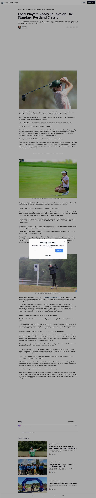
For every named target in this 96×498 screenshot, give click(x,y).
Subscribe (59, 250)
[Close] (64, 241)
